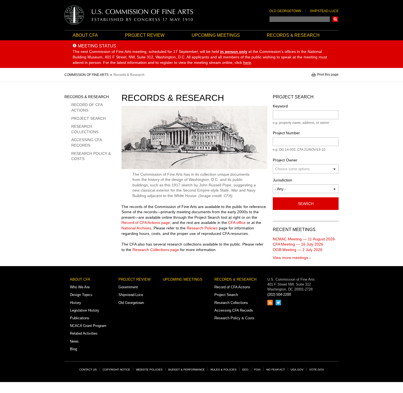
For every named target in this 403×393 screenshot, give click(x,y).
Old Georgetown (285, 11)
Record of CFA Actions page (145, 222)
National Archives (136, 228)
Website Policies (149, 369)
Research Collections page (155, 249)
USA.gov (297, 369)
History (75, 303)
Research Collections (84, 129)
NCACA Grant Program (88, 326)
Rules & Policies (224, 369)
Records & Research (293, 35)
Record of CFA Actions (87, 107)
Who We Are (80, 287)
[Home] (128, 15)
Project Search (88, 118)
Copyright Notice (116, 369)
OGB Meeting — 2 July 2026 (297, 249)
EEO (245, 369)
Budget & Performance (186, 369)
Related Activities (84, 333)
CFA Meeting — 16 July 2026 (298, 244)
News (74, 341)
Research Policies (202, 228)
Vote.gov (316, 369)
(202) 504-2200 (279, 294)
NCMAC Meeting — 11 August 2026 (304, 239)
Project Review (144, 35)
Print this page (328, 74)
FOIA (257, 369)
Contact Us (88, 369)
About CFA (85, 35)
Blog (73, 349)
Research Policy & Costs (91, 156)
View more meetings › (292, 257)
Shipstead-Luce (324, 11)
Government (128, 287)
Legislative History (84, 310)
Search (335, 19)
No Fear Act (275, 369)
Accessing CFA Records (86, 142)
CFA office (237, 222)
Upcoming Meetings (216, 35)
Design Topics (81, 295)
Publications (79, 318)
